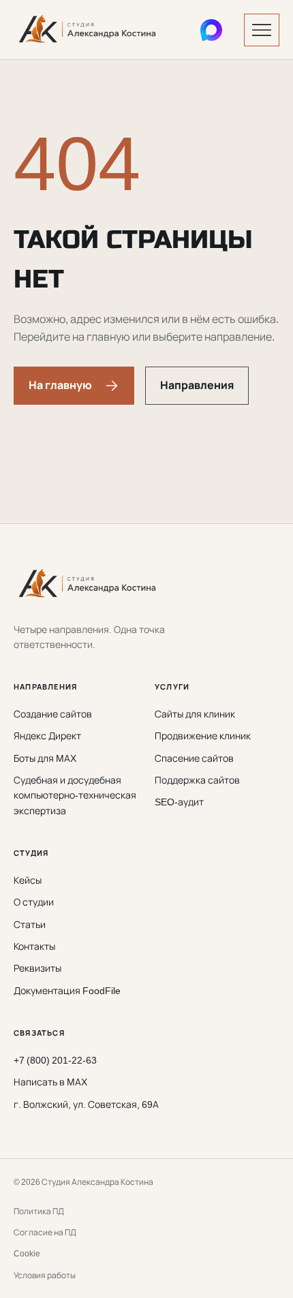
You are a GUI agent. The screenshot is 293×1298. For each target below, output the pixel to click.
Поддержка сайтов (197, 779)
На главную (60, 384)
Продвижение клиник (203, 735)
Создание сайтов (53, 713)
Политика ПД (39, 1211)
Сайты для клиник (195, 713)
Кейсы (28, 880)
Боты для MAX (45, 758)
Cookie (27, 1253)
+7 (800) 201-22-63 (55, 1059)
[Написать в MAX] (211, 30)
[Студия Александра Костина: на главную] (96, 30)
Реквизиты (37, 967)
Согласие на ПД (45, 1232)
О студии (34, 901)
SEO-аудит (179, 801)
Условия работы (45, 1275)
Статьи (30, 924)
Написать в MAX (50, 1081)
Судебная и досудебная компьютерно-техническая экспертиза (75, 795)
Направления (197, 384)
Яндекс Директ (47, 735)
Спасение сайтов (194, 758)
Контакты (34, 946)
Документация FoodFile (67, 990)
